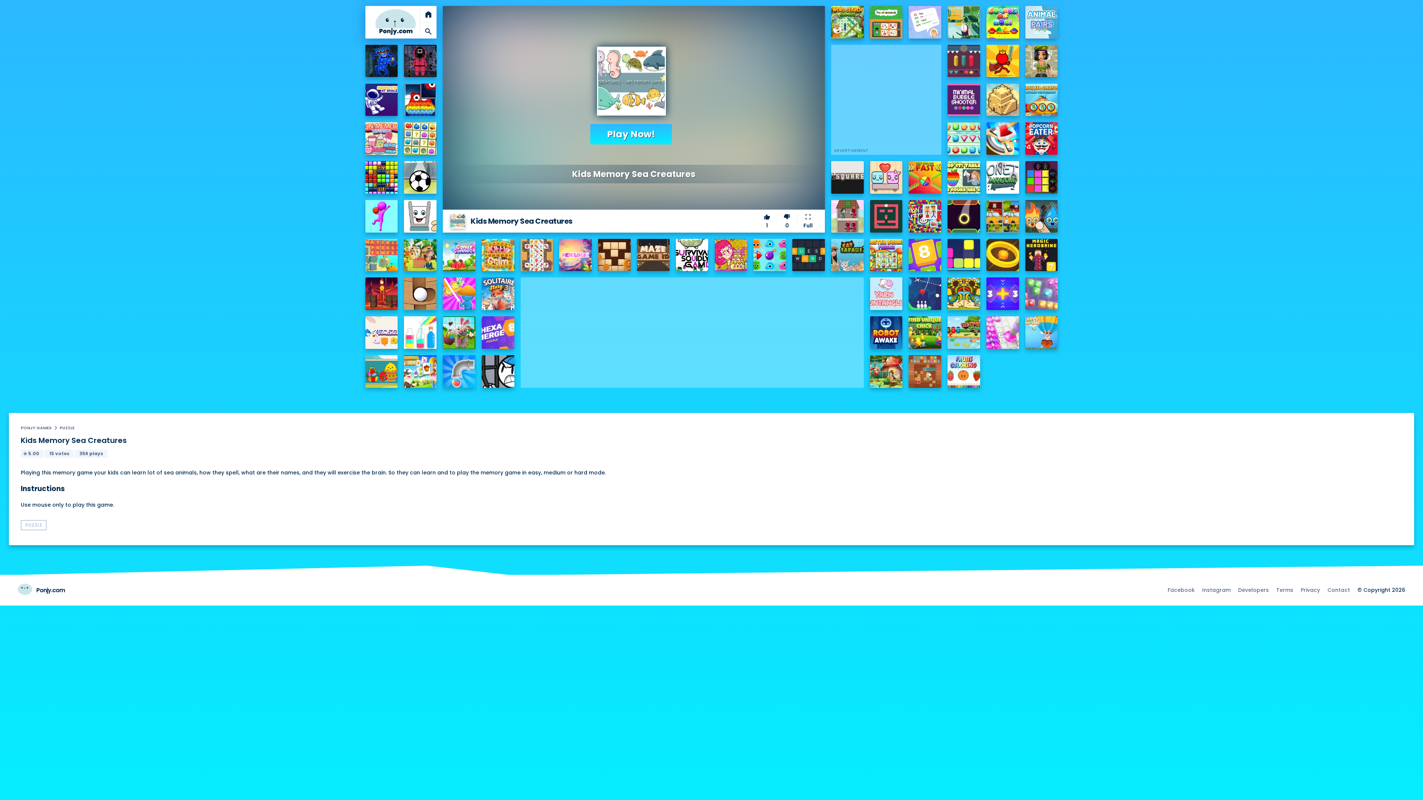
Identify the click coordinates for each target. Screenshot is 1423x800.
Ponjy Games (36, 428)
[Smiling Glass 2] (420, 216)
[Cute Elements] (1041, 216)
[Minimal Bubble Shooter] (964, 100)
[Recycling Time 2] (964, 332)
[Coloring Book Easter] (381, 371)
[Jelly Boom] (769, 255)
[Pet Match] (381, 332)
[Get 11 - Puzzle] (1002, 293)
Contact (1338, 590)
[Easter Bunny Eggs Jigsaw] (459, 332)
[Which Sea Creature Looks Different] (1041, 100)
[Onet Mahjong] (1002, 177)
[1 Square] (847, 177)
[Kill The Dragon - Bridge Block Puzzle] (381, 293)
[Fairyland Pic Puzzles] (886, 371)
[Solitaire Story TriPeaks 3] (498, 293)
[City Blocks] (1002, 100)
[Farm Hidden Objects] (420, 255)
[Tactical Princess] (1041, 61)
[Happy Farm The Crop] (420, 371)
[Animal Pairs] (1041, 22)
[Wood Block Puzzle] (614, 255)
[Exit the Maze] (886, 216)
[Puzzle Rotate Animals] (964, 22)
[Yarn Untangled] (886, 293)
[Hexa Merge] (498, 332)
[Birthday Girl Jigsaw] (731, 255)
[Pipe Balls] (459, 371)
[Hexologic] (575, 255)
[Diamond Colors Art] (1002, 332)
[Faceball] (381, 216)
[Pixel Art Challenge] (925, 216)
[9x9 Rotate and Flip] (1041, 293)
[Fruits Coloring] (964, 371)
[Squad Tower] (847, 216)
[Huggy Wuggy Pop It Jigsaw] (381, 61)
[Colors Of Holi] (1002, 22)
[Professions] (886, 22)
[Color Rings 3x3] (1002, 255)
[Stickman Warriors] (498, 371)
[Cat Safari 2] (847, 255)
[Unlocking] (964, 61)
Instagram (1216, 590)
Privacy (1310, 590)
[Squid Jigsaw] (420, 61)
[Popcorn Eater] (1041, 138)
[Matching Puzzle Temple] (381, 255)
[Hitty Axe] (1002, 138)
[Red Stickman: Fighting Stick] (1002, 61)
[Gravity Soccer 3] (420, 177)
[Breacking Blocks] (964, 255)
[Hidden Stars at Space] (381, 100)
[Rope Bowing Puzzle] (925, 293)
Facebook (1181, 590)
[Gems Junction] (964, 138)
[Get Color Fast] (925, 177)
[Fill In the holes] (925, 371)
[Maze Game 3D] (653, 255)
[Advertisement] (692, 329)
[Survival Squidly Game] (692, 255)
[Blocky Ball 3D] (420, 293)
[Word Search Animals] (847, 22)
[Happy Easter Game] (1041, 332)
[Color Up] (964, 216)
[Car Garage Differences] (1002, 216)
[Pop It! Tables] (964, 177)
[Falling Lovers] (886, 177)
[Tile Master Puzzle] (537, 255)
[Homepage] (395, 22)
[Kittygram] (498, 255)
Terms (1284, 590)
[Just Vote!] (925, 22)
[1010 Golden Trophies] (381, 177)
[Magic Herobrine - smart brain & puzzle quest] (1041, 255)
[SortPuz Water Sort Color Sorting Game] (420, 332)
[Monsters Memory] (420, 138)
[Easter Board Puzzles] (886, 255)
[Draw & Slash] (459, 293)
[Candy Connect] (459, 255)
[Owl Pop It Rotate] (420, 100)
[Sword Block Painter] (1041, 177)
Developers (1253, 590)
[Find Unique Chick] (925, 332)
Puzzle (67, 428)
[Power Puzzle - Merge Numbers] (925, 255)
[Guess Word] (808, 255)
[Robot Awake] (886, 332)
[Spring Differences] (964, 293)
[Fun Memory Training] (381, 138)
